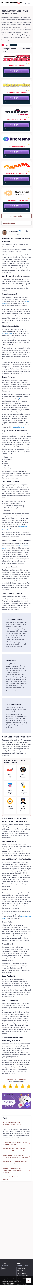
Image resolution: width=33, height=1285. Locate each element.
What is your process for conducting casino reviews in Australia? (13, 1170)
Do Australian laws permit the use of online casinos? (15, 1143)
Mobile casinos (7, 333)
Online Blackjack (23, 792)
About (3, 1263)
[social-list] (29, 231)
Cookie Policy (21, 1270)
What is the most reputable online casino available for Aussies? (15, 1150)
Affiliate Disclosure (22, 1273)
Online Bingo (10, 792)
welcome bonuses (18, 427)
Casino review (16, 75)
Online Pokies (10, 776)
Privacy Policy (21, 1268)
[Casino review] (16, 58)
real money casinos (14, 286)
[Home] (11, 3)
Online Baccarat (10, 808)
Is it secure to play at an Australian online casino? (12, 1124)
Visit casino (16, 71)
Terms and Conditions (23, 1275)
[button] (27, 210)
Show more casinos (16, 216)
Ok (28, 1280)
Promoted (14, 45)
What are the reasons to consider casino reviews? (15, 1163)
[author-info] (20, 231)
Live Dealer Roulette (23, 809)
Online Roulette (23, 776)
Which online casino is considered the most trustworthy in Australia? (15, 1156)
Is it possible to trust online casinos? (12, 1178)
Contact (4, 1268)
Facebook (27, 231)
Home (3, 7)
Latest (21, 45)
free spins (22, 399)
